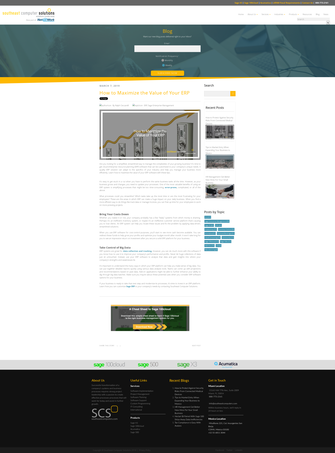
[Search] (328, 23)
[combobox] (313, 19)
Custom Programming (140, 404)
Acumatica (265, 2)
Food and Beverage (225, 233)
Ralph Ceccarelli (122, 105)
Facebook (220, 450)
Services (265, 14)
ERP (145, 105)
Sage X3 (238, 2)
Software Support (138, 400)
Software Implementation (141, 391)
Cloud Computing (212, 237)
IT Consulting (136, 407)
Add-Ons (209, 245)
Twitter (230, 450)
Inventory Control (226, 229)
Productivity (210, 229)
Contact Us (308, 2)
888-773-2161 (321, 2)
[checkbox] (167, 63)
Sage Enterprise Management (161, 105)
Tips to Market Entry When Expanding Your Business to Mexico (187, 401)
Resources (307, 14)
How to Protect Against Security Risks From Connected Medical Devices (189, 391)
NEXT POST (196, 345)
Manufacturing (211, 250)
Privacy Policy (145, 450)
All (208, 217)
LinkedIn (238, 450)
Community (227, 237)
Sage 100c (225, 241)
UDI (218, 245)
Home (241, 14)
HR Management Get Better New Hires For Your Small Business (187, 410)
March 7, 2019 (109, 85)
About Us (252, 14)
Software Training (138, 397)
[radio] (167, 60)
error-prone (171, 187)
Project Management (139, 394)
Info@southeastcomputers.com (223, 404)
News (325, 14)
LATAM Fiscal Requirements (286, 2)
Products (293, 14)
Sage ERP (130, 286)
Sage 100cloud (251, 2)
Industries (279, 14)
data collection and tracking (137, 251)
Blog (318, 14)
